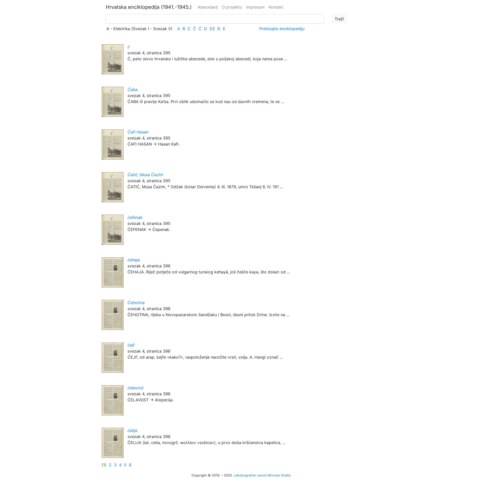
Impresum (255, 7)
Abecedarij (208, 7)
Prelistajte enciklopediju (282, 28)
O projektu (232, 7)
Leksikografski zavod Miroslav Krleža (262, 475)
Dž (212, 28)
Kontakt (276, 7)
